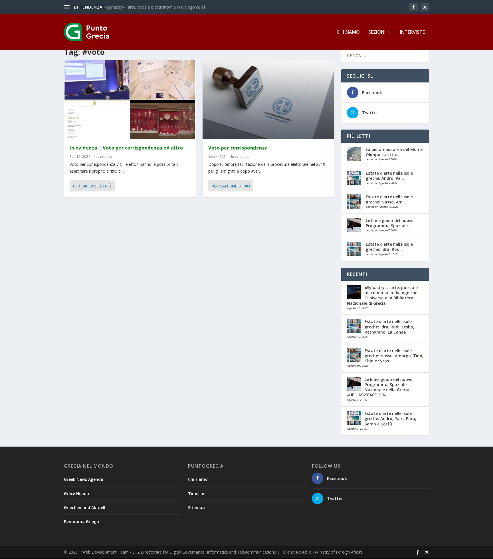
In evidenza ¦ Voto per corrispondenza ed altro (126, 148)
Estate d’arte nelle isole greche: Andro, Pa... (389, 175)
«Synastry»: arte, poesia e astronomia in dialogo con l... (156, 7)
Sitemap (196, 507)
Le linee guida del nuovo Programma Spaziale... (390, 223)
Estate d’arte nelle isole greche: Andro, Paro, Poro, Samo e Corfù (390, 418)
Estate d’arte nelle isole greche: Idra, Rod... (389, 246)
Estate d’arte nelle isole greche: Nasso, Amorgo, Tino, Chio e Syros (394, 356)
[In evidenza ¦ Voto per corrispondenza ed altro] (130, 99)
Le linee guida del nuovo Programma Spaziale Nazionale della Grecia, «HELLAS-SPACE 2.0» (380, 387)
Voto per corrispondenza (238, 148)
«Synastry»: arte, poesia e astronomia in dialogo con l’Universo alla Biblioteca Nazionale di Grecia (382, 295)
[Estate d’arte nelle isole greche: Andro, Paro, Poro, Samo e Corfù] (354, 178)
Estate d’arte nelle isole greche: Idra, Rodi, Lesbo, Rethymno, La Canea (389, 326)
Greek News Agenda (83, 479)
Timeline (196, 493)
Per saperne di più (92, 186)
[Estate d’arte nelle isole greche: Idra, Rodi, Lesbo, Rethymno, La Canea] (354, 249)
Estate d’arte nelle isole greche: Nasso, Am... (389, 199)
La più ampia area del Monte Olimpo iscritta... (394, 152)
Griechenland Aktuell (84, 507)
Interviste (412, 32)
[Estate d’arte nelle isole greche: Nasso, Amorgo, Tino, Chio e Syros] (354, 201)
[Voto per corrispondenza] (268, 99)
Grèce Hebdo (76, 493)
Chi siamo (348, 32)
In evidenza (103, 156)
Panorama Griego (81, 521)
